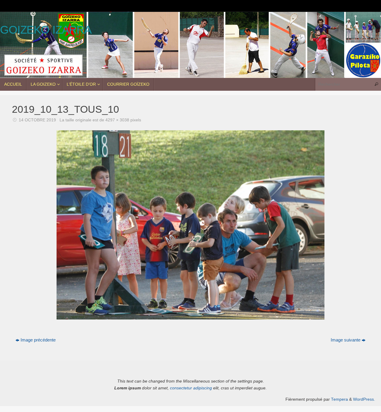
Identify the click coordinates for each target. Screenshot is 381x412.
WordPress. (364, 399)
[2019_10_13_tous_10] (190, 224)
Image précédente (38, 339)
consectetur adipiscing (191, 388)
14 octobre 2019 (37, 120)
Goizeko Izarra (45, 30)
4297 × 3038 (117, 120)
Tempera (339, 399)
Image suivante (345, 339)
